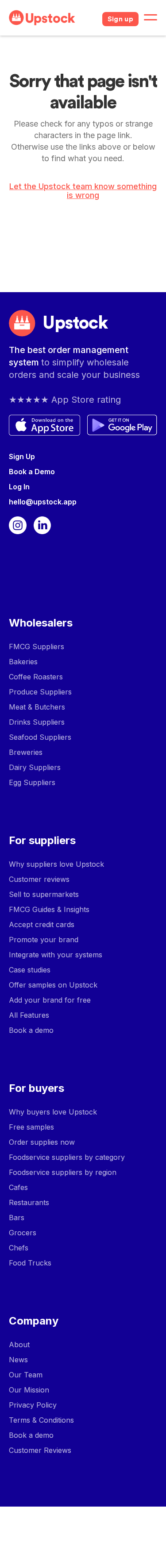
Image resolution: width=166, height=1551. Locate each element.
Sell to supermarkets (44, 894)
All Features (29, 1015)
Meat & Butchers (37, 706)
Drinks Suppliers (37, 722)
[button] (150, 18)
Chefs (18, 1247)
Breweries (25, 752)
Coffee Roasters (36, 676)
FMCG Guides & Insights (49, 909)
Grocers (22, 1232)
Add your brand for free (50, 1000)
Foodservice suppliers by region (62, 1172)
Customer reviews (39, 879)
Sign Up (22, 456)
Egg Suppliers (32, 782)
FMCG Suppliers (36, 646)
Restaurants (29, 1202)
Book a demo (31, 1030)
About (19, 1344)
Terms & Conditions (41, 1420)
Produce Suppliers (40, 691)
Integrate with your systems (55, 954)
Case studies (29, 969)
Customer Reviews (40, 1450)
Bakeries (23, 661)
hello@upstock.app (43, 501)
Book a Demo (32, 471)
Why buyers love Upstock (53, 1111)
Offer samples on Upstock (53, 984)
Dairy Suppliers (35, 767)
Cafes (18, 1187)
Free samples (31, 1127)
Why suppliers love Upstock (56, 864)
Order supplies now (42, 1142)
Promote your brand (43, 939)
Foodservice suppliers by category (67, 1157)
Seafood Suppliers (40, 737)
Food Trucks (30, 1262)
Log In (19, 486)
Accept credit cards (41, 924)
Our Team (25, 1374)
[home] (52, 17)
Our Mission (29, 1389)
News (18, 1359)
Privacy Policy (33, 1404)
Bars (16, 1217)
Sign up (120, 19)
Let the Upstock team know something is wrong (83, 191)
